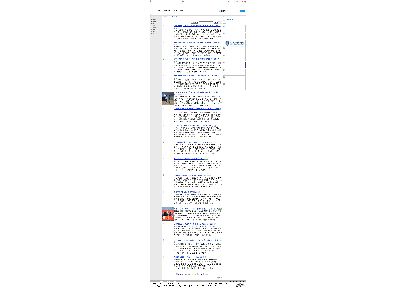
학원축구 (173, 17)
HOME (164, 17)
